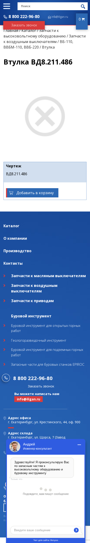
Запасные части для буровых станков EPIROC (47, 364)
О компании (15, 238)
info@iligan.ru (59, 17)
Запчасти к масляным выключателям (48, 275)
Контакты (13, 263)
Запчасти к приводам (32, 300)
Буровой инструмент (31, 316)
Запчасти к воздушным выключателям (34, 288)
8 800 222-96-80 (24, 16)
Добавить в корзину (35, 192)
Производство (17, 250)
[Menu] (6, 6)
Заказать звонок (24, 25)
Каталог (28, 30)
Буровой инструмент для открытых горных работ (45, 328)
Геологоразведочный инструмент (38, 340)
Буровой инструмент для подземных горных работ (47, 352)
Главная (10, 30)
